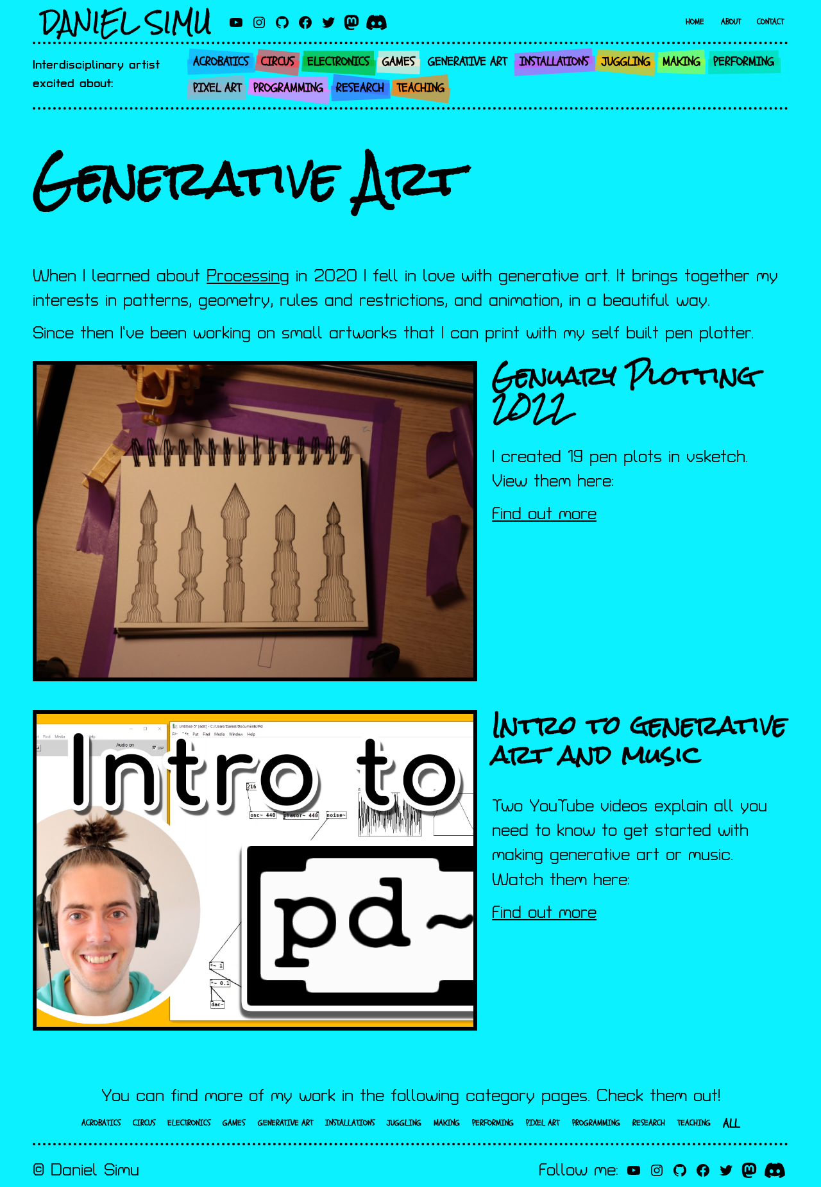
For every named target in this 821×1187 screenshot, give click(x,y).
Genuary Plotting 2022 (624, 390)
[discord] (376, 22)
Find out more (544, 514)
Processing (248, 276)
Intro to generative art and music (639, 739)
